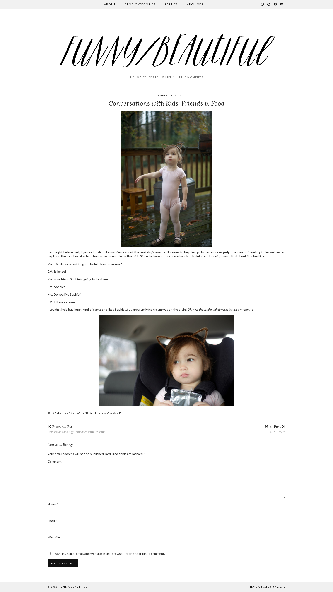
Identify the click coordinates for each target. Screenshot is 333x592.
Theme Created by (266, 586)
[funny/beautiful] (166, 44)
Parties (171, 4)
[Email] (282, 4)
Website (54, 537)
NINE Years (275, 429)
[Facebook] (275, 4)
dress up (114, 412)
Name (53, 504)
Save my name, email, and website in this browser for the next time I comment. (110, 554)
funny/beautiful (73, 586)
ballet (58, 412)
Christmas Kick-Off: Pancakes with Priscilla (77, 429)
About (110, 4)
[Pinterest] (269, 4)
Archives (195, 4)
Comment (55, 461)
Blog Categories (140, 4)
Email (52, 521)
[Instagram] (262, 4)
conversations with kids (85, 412)
